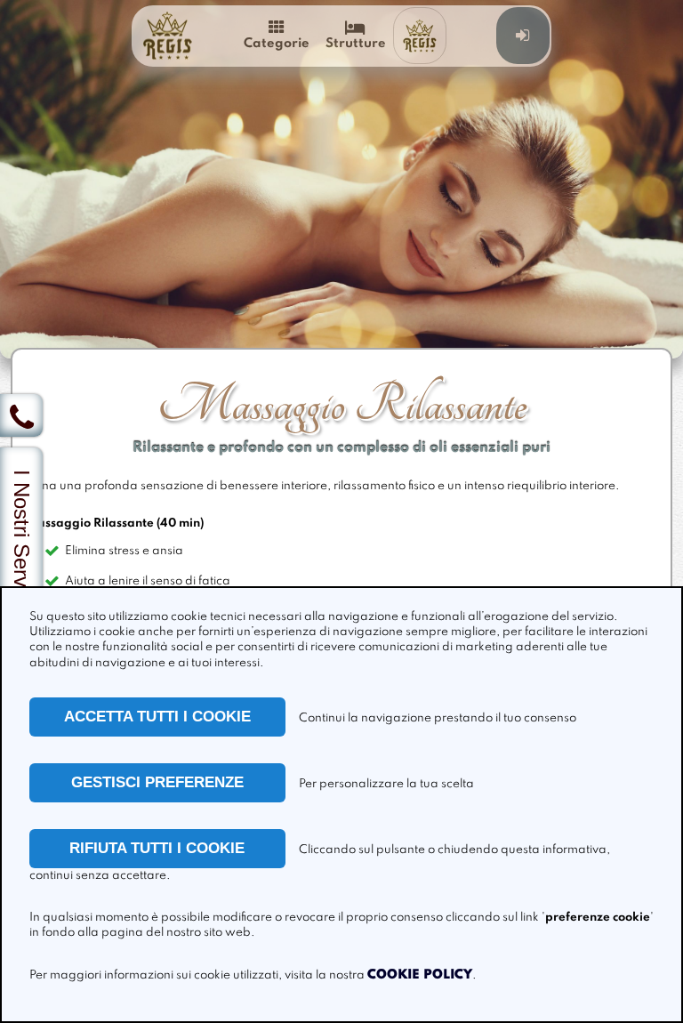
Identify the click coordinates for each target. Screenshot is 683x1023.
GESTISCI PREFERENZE (157, 782)
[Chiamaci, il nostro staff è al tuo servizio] (21, 415)
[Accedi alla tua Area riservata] (523, 35)
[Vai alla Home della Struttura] (419, 35)
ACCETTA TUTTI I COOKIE (157, 716)
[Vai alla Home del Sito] (167, 35)
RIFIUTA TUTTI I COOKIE (157, 848)
